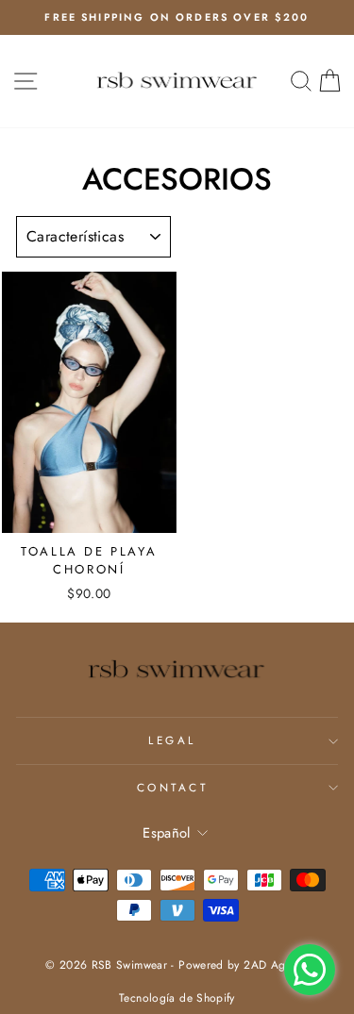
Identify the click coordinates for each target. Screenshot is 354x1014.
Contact (173, 787)
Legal (172, 740)
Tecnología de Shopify (177, 997)
